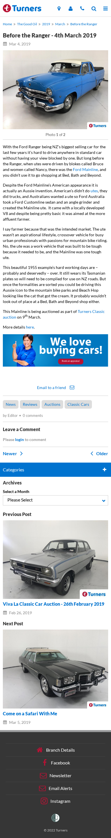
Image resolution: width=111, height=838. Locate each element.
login (19, 439)
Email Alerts (60, 788)
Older (101, 453)
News (11, 404)
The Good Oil (27, 24)
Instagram (60, 801)
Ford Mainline (85, 169)
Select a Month (16, 491)
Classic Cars (78, 404)
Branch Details (60, 750)
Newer (10, 453)
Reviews (30, 404)
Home (7, 24)
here (30, 327)
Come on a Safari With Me (30, 713)
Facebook (60, 762)
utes (94, 190)
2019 (46, 24)
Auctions (52, 404)
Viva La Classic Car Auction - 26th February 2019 (53, 604)
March (60, 24)
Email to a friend (52, 387)
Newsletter (60, 775)
